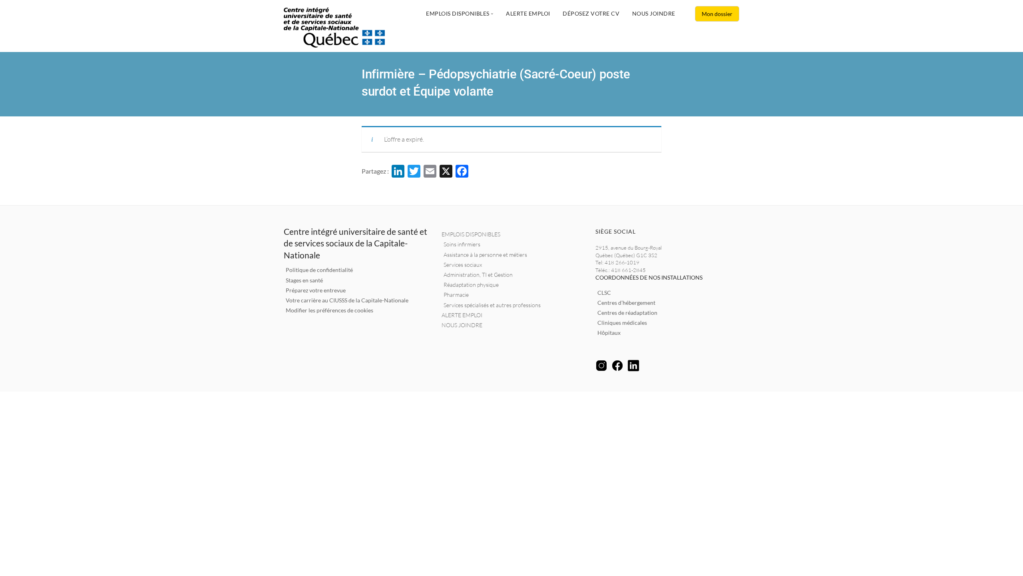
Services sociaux (463, 264)
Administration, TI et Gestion (478, 274)
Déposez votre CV (591, 13)
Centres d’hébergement (626, 302)
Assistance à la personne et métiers (485, 254)
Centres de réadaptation (627, 312)
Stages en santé (304, 280)
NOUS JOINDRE (462, 325)
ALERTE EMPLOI (462, 315)
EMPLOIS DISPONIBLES (471, 234)
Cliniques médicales (622, 322)
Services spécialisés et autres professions (492, 305)
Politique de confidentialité (319, 269)
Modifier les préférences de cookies (329, 310)
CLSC (604, 292)
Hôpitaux (609, 332)
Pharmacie (456, 294)
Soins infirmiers (462, 244)
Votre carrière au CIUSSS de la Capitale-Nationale (347, 300)
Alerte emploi (528, 13)
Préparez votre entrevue (316, 290)
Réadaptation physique (471, 284)
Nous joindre (653, 13)
